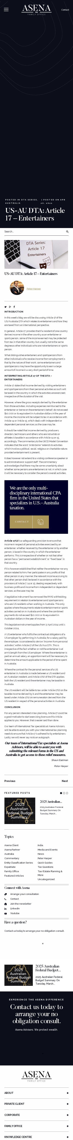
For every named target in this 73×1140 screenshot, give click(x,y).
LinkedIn (15, 908)
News (41, 854)
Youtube (14, 913)
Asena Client (11, 845)
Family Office (11, 871)
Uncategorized (46, 879)
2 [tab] (64, 793)
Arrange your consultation (24, 894)
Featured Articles (14, 875)
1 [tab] (61, 793)
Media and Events (48, 849)
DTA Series (29, 200)
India (40, 845)
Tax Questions (45, 867)
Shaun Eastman (59, 760)
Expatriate (10, 867)
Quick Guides (45, 862)
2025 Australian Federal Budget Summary (47, 970)
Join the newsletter (20, 903)
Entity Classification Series (18, 862)
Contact (65, 10)
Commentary (11, 858)
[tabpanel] (36, 811)
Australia (13, 203)
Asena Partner (12, 849)
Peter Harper (34, 288)
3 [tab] (67, 793)
